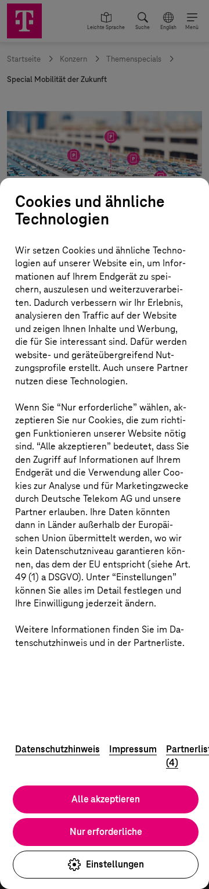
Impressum (133, 749)
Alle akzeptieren (105, 799)
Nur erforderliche (106, 832)
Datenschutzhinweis (57, 749)
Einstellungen (115, 864)
